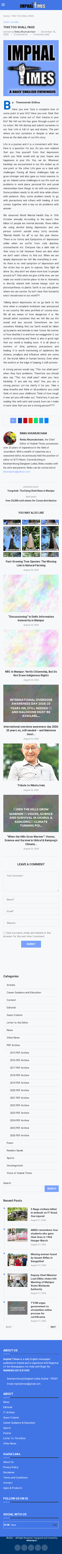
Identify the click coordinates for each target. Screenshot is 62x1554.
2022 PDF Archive (19, 1105)
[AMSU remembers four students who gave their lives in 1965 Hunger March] (17, 1235)
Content (11, 1000)
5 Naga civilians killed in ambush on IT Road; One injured (44, 1213)
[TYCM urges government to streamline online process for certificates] (17, 1308)
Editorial (11, 1007)
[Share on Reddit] (31, 420)
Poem (10, 1142)
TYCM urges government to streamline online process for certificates (41, 1309)
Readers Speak (15, 1150)
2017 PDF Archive (19, 1067)
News (10, 1030)
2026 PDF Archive (19, 1135)
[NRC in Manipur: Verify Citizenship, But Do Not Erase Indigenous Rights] (31, 648)
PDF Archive (13, 1045)
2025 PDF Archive (19, 1127)
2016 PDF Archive (19, 1060)
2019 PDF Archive (19, 1082)
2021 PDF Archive (19, 1097)
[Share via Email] (46, 420)
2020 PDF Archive (19, 1090)
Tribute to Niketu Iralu (31, 785)
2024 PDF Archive (19, 1120)
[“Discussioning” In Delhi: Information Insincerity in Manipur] (31, 593)
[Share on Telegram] (41, 420)
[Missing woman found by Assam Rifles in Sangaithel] (17, 1259)
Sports (10, 1158)
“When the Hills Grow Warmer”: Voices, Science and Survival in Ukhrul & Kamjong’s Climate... (31, 840)
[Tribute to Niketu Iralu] (31, 762)
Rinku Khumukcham (25, 31)
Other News (13, 1037)
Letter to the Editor (17, 1022)
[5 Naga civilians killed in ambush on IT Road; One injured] (17, 1214)
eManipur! (31, 1540)
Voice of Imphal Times (19, 1173)
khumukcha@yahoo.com (16, 471)
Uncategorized (15, 1165)
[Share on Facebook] (20, 420)
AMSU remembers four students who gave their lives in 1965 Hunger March (44, 1235)
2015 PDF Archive (19, 1052)
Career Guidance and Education (24, 992)
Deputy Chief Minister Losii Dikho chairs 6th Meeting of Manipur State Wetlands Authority (44, 1282)
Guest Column (14, 1015)
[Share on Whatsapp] (36, 420)
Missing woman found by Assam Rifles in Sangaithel (44, 1258)
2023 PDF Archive (19, 1112)
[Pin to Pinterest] (25, 420)
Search (7, 1183)
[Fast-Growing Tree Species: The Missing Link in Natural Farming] (31, 538)
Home (6, 16)
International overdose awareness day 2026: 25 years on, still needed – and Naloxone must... (31, 730)
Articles (11, 985)
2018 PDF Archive (19, 1075)
